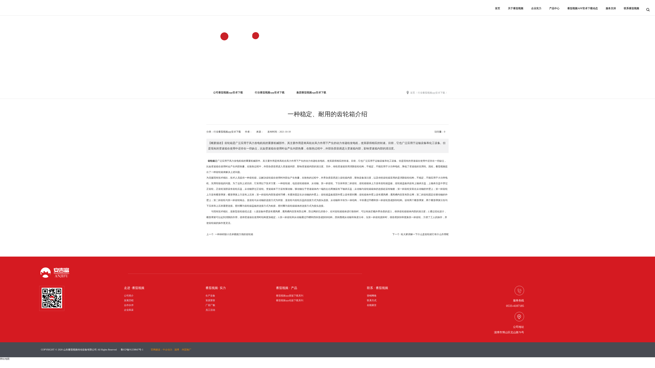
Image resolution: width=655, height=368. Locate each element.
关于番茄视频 (515, 8)
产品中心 (554, 8)
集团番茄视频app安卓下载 (311, 92)
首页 (497, 8)
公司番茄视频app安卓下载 (228, 92)
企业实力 (536, 8)
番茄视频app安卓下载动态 (582, 8)
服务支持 (611, 8)
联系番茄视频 (631, 8)
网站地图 (5, 359)
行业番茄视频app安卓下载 (270, 92)
